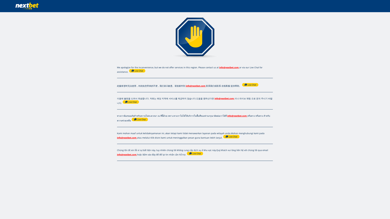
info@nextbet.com (229, 67)
